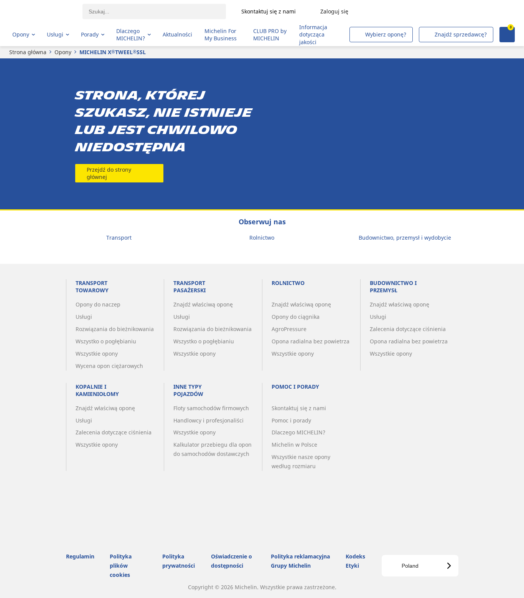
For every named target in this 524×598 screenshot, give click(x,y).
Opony (62, 52)
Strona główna (27, 52)
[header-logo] (42, 11)
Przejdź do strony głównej (109, 173)
